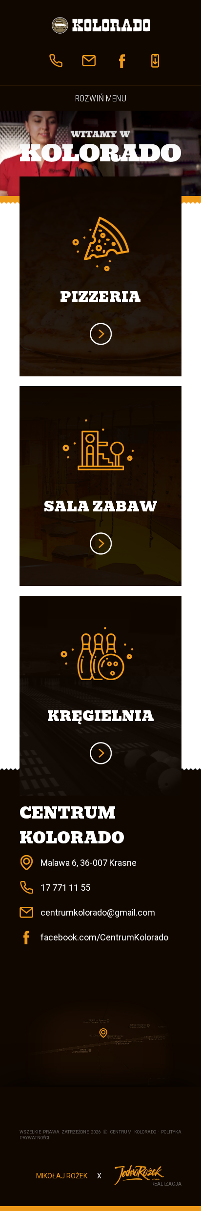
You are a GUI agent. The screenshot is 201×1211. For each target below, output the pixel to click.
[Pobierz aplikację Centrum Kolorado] (155, 60)
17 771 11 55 (65, 887)
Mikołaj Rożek (61, 1176)
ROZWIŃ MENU (100, 98)
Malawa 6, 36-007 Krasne (88, 863)
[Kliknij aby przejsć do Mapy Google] (100, 1042)
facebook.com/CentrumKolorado (104, 937)
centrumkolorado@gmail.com (97, 912)
